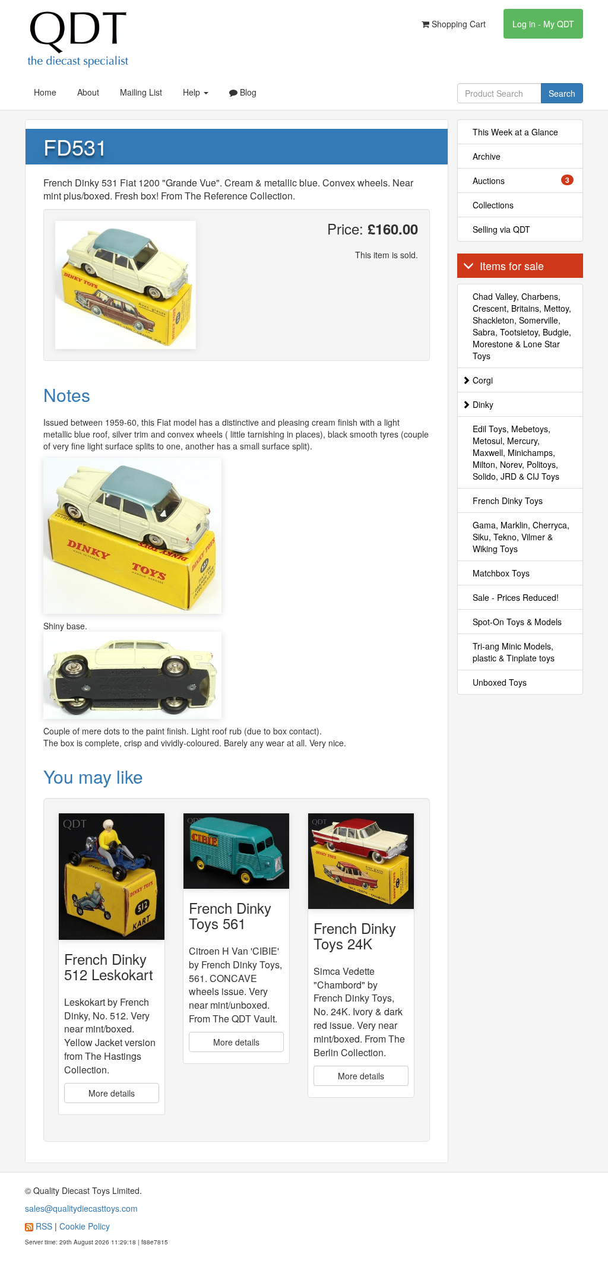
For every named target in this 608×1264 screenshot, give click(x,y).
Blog (247, 92)
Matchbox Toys (501, 573)
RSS (44, 1226)
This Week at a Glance (515, 132)
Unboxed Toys (500, 682)
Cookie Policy (84, 1226)
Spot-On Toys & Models (517, 622)
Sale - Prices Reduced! (516, 597)
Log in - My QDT (543, 24)
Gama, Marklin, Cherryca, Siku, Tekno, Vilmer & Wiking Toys (521, 537)
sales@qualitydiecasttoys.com (81, 1208)
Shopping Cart (457, 24)
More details (111, 1093)
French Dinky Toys (508, 500)
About (88, 92)
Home (45, 92)
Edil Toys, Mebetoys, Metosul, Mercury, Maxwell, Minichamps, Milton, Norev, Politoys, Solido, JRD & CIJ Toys (516, 452)
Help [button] (192, 92)
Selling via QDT (501, 229)
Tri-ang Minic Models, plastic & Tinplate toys (514, 652)
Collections (493, 205)
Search (562, 93)
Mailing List (141, 92)
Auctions (521, 180)
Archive (487, 156)
